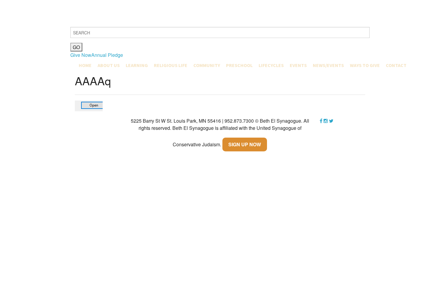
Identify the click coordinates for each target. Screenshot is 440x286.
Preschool (239, 65)
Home (85, 65)
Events (298, 65)
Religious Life (170, 65)
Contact (396, 65)
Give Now (80, 54)
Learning (137, 65)
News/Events (328, 65)
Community (206, 65)
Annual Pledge (107, 54)
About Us (109, 65)
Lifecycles (271, 65)
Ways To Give (365, 65)
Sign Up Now (244, 144)
